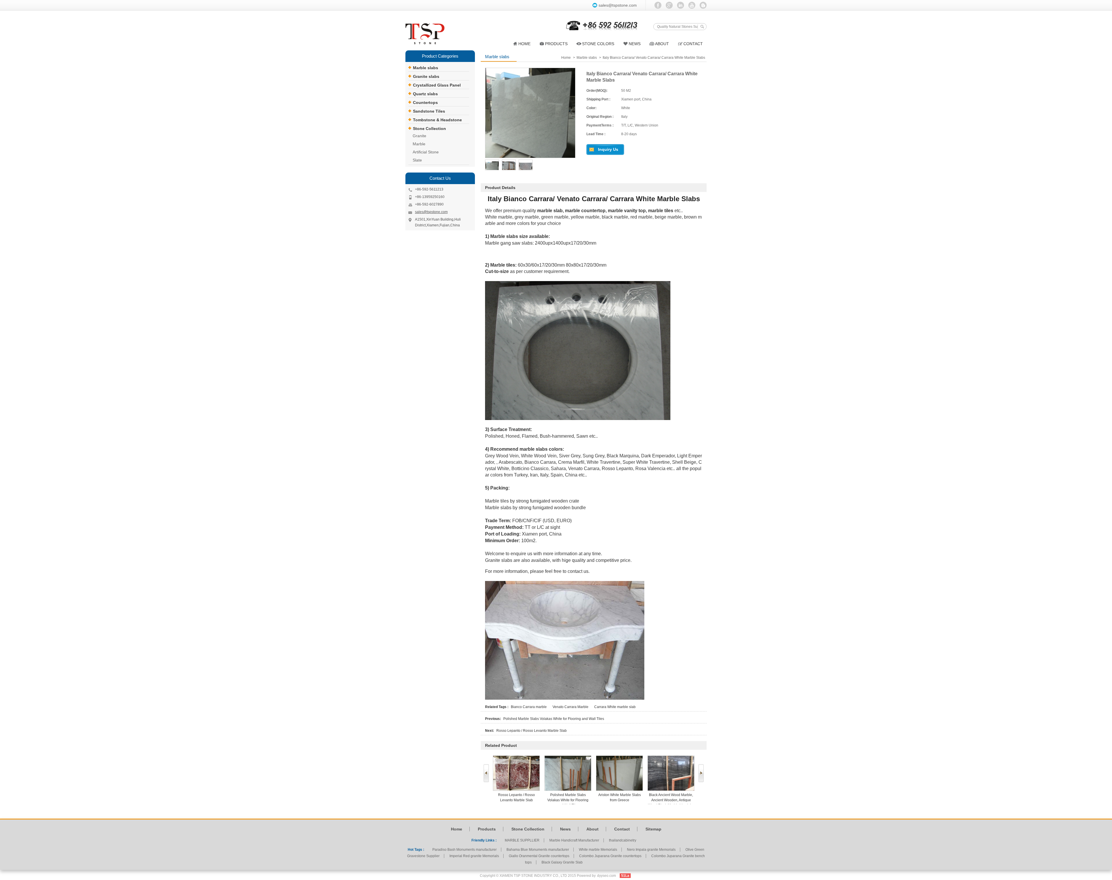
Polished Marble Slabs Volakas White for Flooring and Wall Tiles (553, 719)
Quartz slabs (425, 93)
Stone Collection (429, 128)
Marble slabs (425, 67)
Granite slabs (426, 76)
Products (556, 43)
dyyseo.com (606, 876)
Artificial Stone (426, 152)
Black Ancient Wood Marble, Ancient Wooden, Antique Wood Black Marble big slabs (619, 800)
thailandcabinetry (622, 840)
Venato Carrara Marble (570, 707)
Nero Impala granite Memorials (651, 850)
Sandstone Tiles (429, 111)
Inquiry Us (608, 149)
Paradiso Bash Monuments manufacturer (464, 850)
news (635, 43)
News (565, 829)
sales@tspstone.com (618, 5)
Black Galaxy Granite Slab (562, 862)
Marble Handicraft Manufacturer (574, 840)
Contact (693, 43)
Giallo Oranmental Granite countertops (539, 856)
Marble (419, 144)
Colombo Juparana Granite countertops (610, 856)
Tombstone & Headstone (437, 120)
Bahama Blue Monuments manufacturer (537, 850)
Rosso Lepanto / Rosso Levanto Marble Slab (531, 731)
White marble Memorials (598, 850)
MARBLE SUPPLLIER (522, 840)
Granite (419, 135)
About (662, 43)
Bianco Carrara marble (529, 707)
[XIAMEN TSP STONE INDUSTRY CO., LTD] (428, 34)
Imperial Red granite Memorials (474, 856)
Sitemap (653, 829)
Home (524, 43)
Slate (417, 160)
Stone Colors (598, 43)
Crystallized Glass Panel (437, 85)
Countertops (425, 102)
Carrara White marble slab (615, 707)
